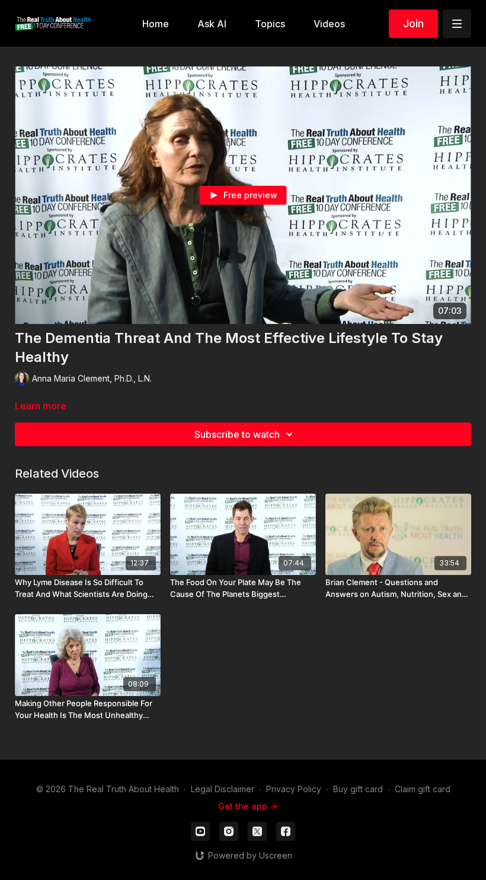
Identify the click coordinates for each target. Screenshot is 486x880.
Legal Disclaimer (222, 789)
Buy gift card (358, 789)
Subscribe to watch (237, 434)
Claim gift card (422, 789)
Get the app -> (247, 806)
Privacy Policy (293, 789)
